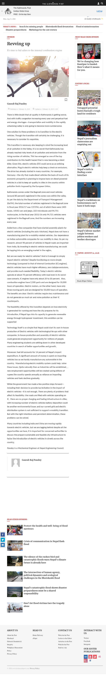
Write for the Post (64, 635)
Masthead (10, 638)
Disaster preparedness (16, 30)
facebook (3, 535)
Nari (100, 657)
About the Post (12, 635)
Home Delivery (38, 635)
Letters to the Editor (65, 638)
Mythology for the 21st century (43, 30)
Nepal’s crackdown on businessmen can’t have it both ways (88, 203)
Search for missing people (31, 27)
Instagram (87, 644)
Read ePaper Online (84, 281)
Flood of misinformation (87, 27)
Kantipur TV (90, 661)
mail (3, 545)
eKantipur (86, 657)
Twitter (86, 638)
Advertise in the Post (65, 641)
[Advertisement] (38, 498)
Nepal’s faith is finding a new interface (85, 172)
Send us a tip (62, 647)
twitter (3, 540)
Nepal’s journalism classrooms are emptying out (87, 142)
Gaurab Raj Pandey (17, 104)
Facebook (87, 641)
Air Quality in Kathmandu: (93, 19)
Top (101, 665)
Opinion (10, 37)
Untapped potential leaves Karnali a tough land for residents (88, 111)
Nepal (95, 657)
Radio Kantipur (86, 661)
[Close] (2, 11)
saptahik (90, 657)
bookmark (66, 99)
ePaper (35, 638)
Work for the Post (63, 644)
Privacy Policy (12, 654)
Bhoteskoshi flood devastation (59, 27)
